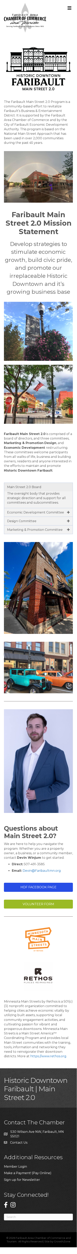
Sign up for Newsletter (22, 1180)
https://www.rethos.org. (48, 1056)
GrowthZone (62, 1241)
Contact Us (18, 1142)
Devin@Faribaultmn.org (42, 871)
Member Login (15, 1166)
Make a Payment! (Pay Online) (28, 1173)
